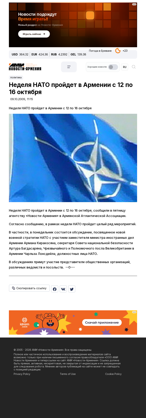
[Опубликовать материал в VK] (63, 289)
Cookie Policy (113, 373)
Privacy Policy (22, 373)
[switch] (113, 67)
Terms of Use (68, 373)
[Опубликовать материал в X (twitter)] (72, 289)
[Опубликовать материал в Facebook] (54, 289)
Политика (16, 77)
